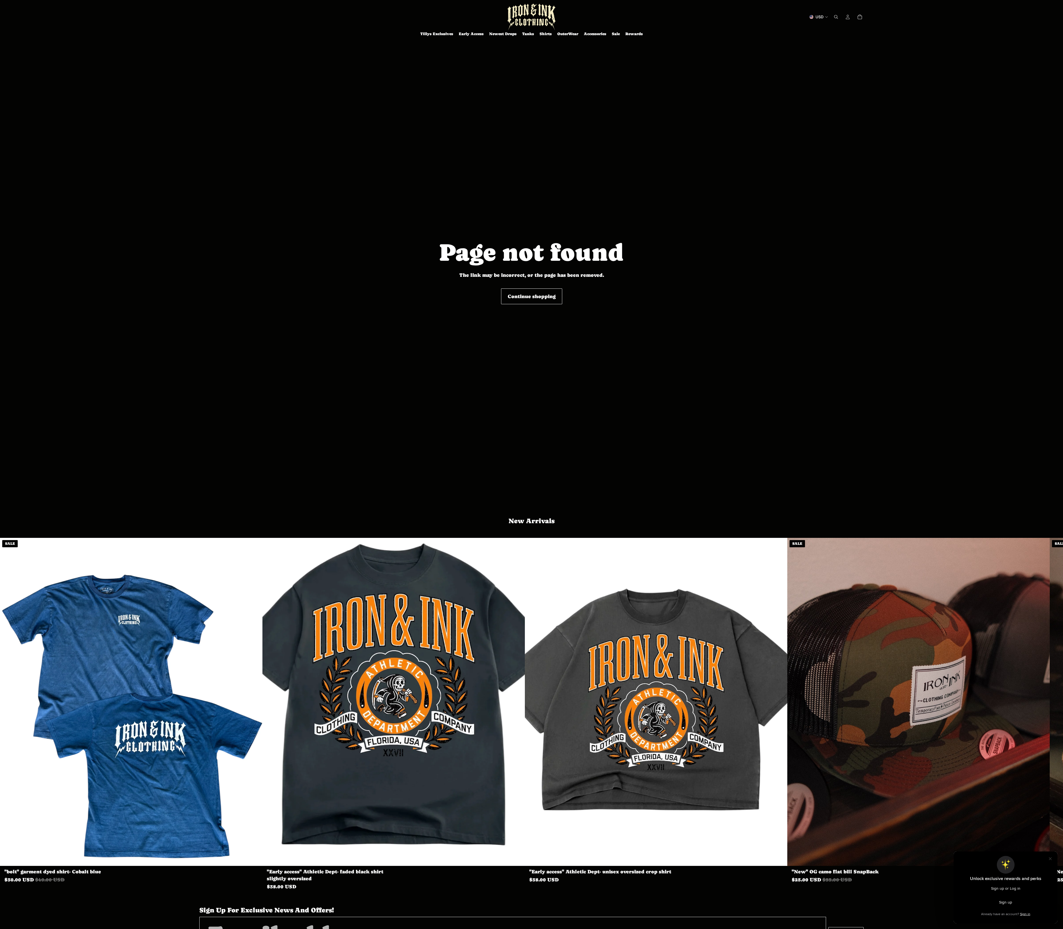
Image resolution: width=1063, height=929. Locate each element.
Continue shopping (532, 296)
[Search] (836, 17)
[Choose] (254, 857)
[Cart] (860, 17)
